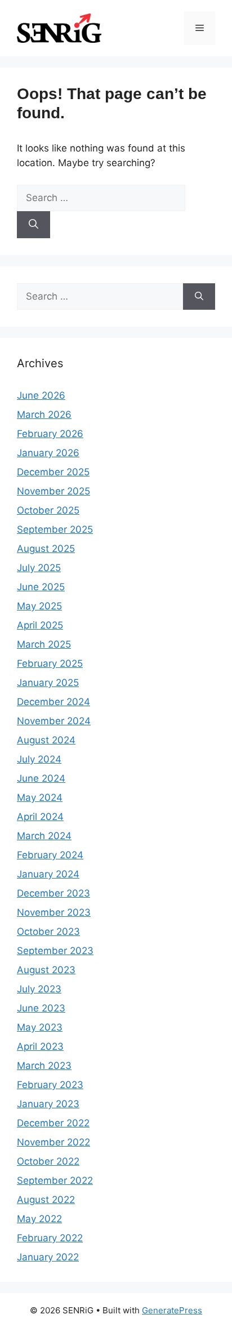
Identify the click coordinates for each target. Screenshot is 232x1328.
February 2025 (50, 663)
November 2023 (54, 912)
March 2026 (44, 414)
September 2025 (55, 529)
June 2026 (41, 395)
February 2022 (50, 1238)
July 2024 (39, 759)
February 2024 (50, 855)
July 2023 (39, 989)
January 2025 (48, 682)
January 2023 (48, 1103)
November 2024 (54, 721)
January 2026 (48, 452)
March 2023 (44, 1065)
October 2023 (48, 931)
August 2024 (46, 740)
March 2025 (44, 644)
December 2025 (53, 472)
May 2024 (40, 797)
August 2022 (46, 1199)
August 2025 (46, 548)
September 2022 (55, 1180)
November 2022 (53, 1142)
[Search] (33, 224)
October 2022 (48, 1161)
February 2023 (50, 1084)
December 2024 (53, 701)
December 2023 (53, 893)
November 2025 (53, 491)
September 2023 (55, 950)
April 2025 (40, 625)
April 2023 (40, 1046)
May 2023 (40, 1027)
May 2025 (39, 606)
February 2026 (50, 433)
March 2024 (44, 835)
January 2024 (48, 874)
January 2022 (48, 1257)
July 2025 (39, 567)
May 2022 (39, 1218)
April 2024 (40, 816)
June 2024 (41, 778)
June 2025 (41, 586)
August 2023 (46, 969)
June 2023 (41, 1008)
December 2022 (53, 1123)
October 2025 (48, 510)
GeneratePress (172, 1310)
